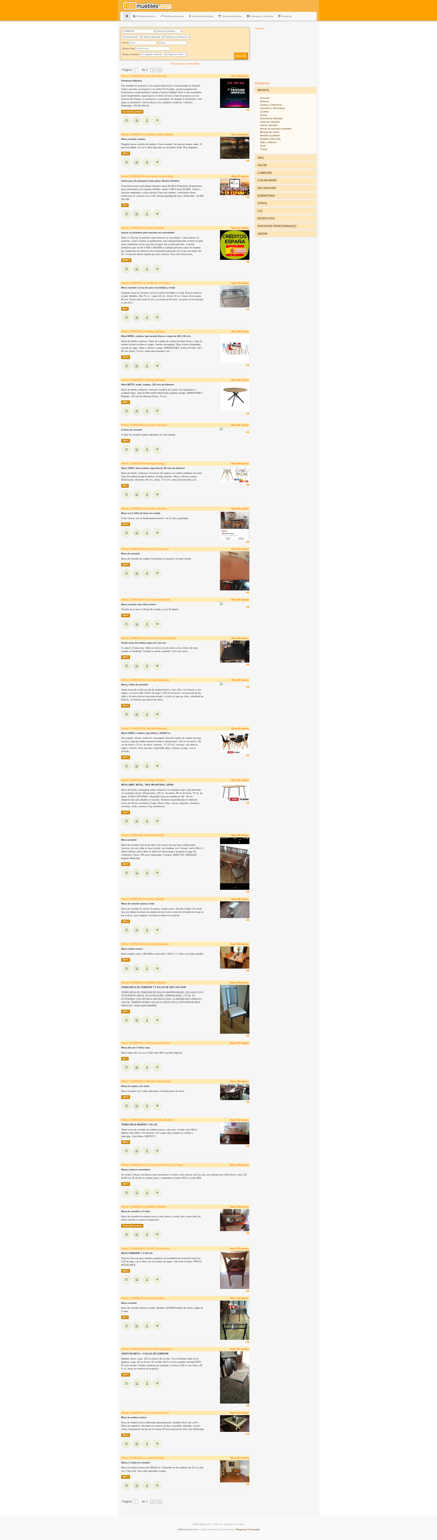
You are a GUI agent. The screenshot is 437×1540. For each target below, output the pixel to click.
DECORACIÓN (266, 188)
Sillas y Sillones (268, 142)
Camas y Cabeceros (271, 104)
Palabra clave (128, 48)
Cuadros (264, 111)
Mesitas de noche (269, 132)
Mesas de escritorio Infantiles (276, 128)
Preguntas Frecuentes (248, 1529)
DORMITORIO (266, 195)
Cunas (263, 115)
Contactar (286, 16)
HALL (260, 157)
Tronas (263, 149)
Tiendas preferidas (231, 16)
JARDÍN (262, 233)
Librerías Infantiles (270, 121)
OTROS (262, 203)
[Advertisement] (286, 55)
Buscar (240, 56)
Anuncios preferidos (202, 16)
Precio (125, 43)
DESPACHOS (266, 218)
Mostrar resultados (130, 54)
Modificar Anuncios (173, 16)
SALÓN (262, 165)
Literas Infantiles (269, 125)
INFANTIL (263, 90)
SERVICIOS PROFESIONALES (277, 226)
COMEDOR (264, 172)
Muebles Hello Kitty (270, 138)
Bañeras (264, 101)
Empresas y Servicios (261, 16)
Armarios (265, 98)
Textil (262, 145)
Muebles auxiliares (270, 135)
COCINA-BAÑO (267, 180)
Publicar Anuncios (145, 16)
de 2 (145, 69)
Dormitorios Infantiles (271, 118)
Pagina (126, 69)
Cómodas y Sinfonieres (272, 108)
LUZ (260, 210)
